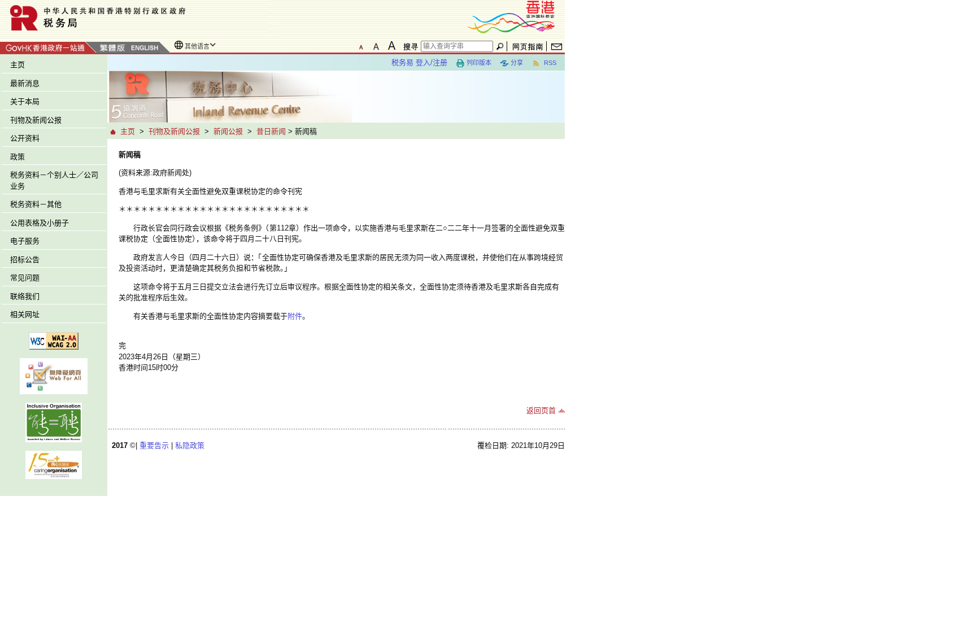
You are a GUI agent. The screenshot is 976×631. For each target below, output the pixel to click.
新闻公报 (228, 131)
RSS (549, 62)
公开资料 (25, 138)
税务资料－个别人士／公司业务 (54, 180)
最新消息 (25, 83)
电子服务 (25, 241)
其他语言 (197, 46)
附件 (294, 316)
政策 (17, 157)
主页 (17, 64)
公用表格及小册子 (39, 223)
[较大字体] (376, 45)
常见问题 (25, 277)
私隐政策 (189, 445)
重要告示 (154, 445)
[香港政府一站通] (48, 46)
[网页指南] (528, 46)
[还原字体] (361, 45)
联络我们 (25, 296)
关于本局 (25, 101)
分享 (517, 62)
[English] (144, 48)
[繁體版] (112, 48)
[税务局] (136, 18)
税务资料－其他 (36, 204)
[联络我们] (556, 46)
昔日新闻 (271, 131)
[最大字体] (391, 45)
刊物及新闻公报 (36, 120)
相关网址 (25, 314)
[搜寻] (409, 46)
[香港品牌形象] (511, 16)
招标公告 (25, 259)
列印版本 (479, 62)
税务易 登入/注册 (419, 62)
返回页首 (541, 410)
